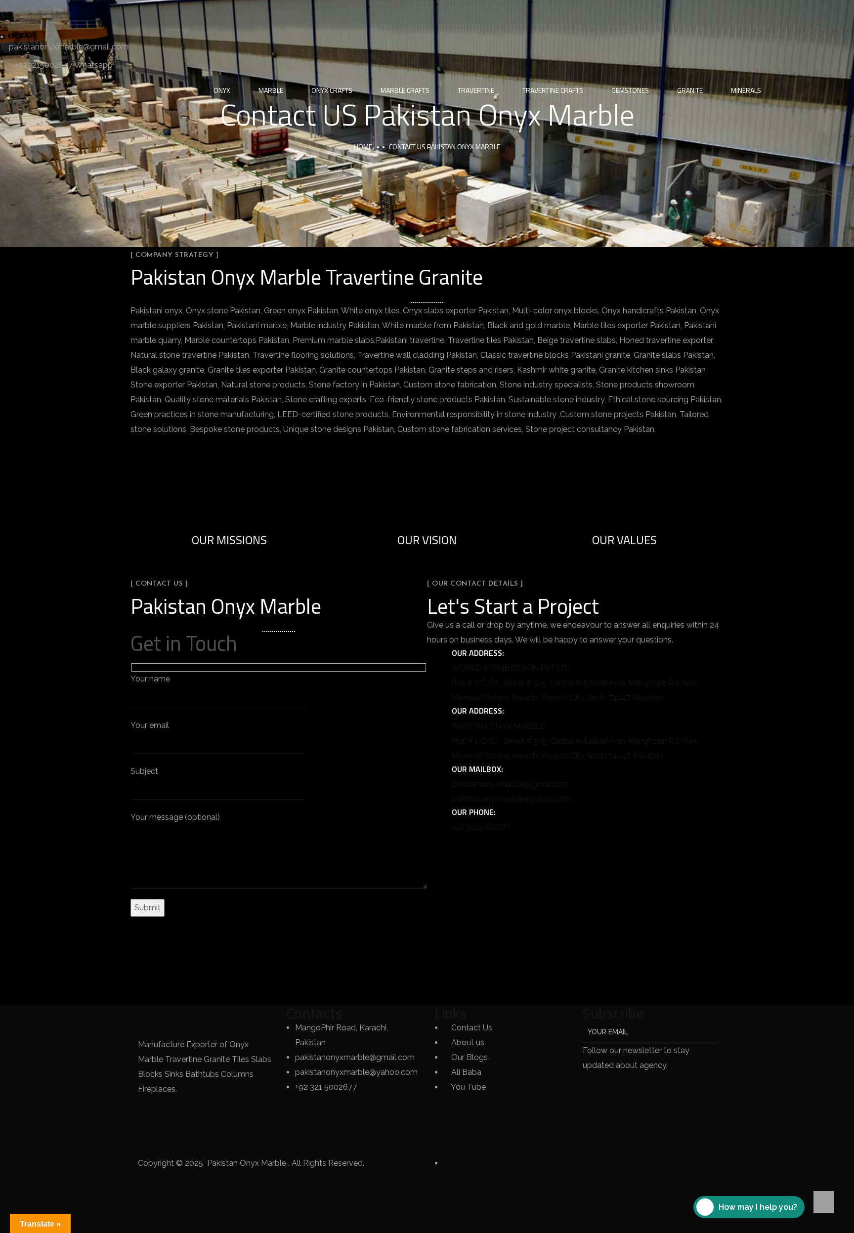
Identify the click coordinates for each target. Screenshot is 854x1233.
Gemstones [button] (630, 90)
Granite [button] (690, 90)
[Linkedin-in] (65, 12)
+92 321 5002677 (481, 827)
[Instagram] (92, 12)
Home (363, 146)
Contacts (314, 1013)
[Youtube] (145, 12)
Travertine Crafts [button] (552, 90)
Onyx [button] (222, 90)
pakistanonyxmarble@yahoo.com (512, 799)
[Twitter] (12, 12)
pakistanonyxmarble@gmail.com (510, 784)
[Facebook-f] (39, 12)
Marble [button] (270, 90)
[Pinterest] (119, 12)
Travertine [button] (476, 90)
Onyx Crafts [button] (331, 90)
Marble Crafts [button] (405, 90)
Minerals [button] (746, 90)
